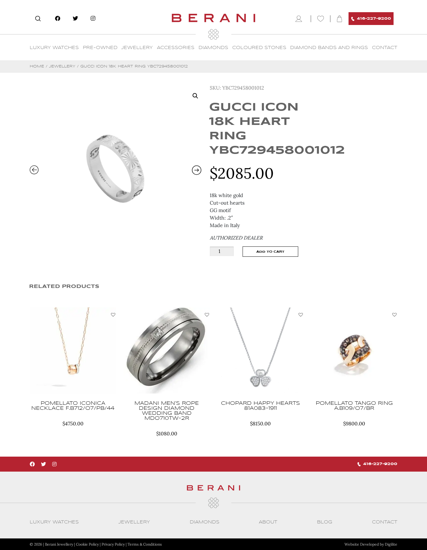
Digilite (391, 544)
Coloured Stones (259, 48)
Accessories (175, 48)
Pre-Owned (100, 48)
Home (37, 66)
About (268, 522)
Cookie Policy (87, 544)
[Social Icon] (57, 18)
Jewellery (137, 48)
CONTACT (384, 48)
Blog (324, 522)
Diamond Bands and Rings (329, 48)
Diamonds (213, 48)
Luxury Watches (54, 48)
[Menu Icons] (299, 18)
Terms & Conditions (145, 544)
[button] (113, 314)
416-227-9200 (374, 18)
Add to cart (270, 251)
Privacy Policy (113, 544)
